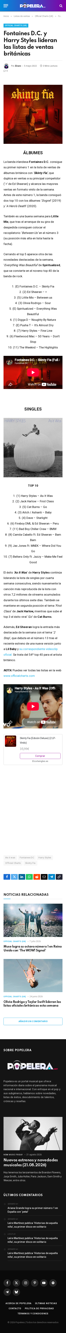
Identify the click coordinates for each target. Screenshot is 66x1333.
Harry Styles (44, 857)
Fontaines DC (27, 857)
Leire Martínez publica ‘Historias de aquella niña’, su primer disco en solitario (33, 1225)
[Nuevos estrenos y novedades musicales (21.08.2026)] (33, 1133)
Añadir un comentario (33, 1021)
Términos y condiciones (33, 1313)
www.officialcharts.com (19, 676)
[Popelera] (33, 5)
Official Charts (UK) (16, 25)
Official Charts (13, 863)
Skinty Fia (30, 863)
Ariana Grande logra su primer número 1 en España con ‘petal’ (33, 1210)
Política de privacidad (39, 1308)
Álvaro (18, 66)
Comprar (40, 756)
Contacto (15, 1308)
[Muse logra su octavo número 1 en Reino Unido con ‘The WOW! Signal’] (33, 920)
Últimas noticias (46, 1303)
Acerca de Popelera (18, 1303)
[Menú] (6, 6)
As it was (10, 857)
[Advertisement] (33, 811)
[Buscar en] (60, 6)
